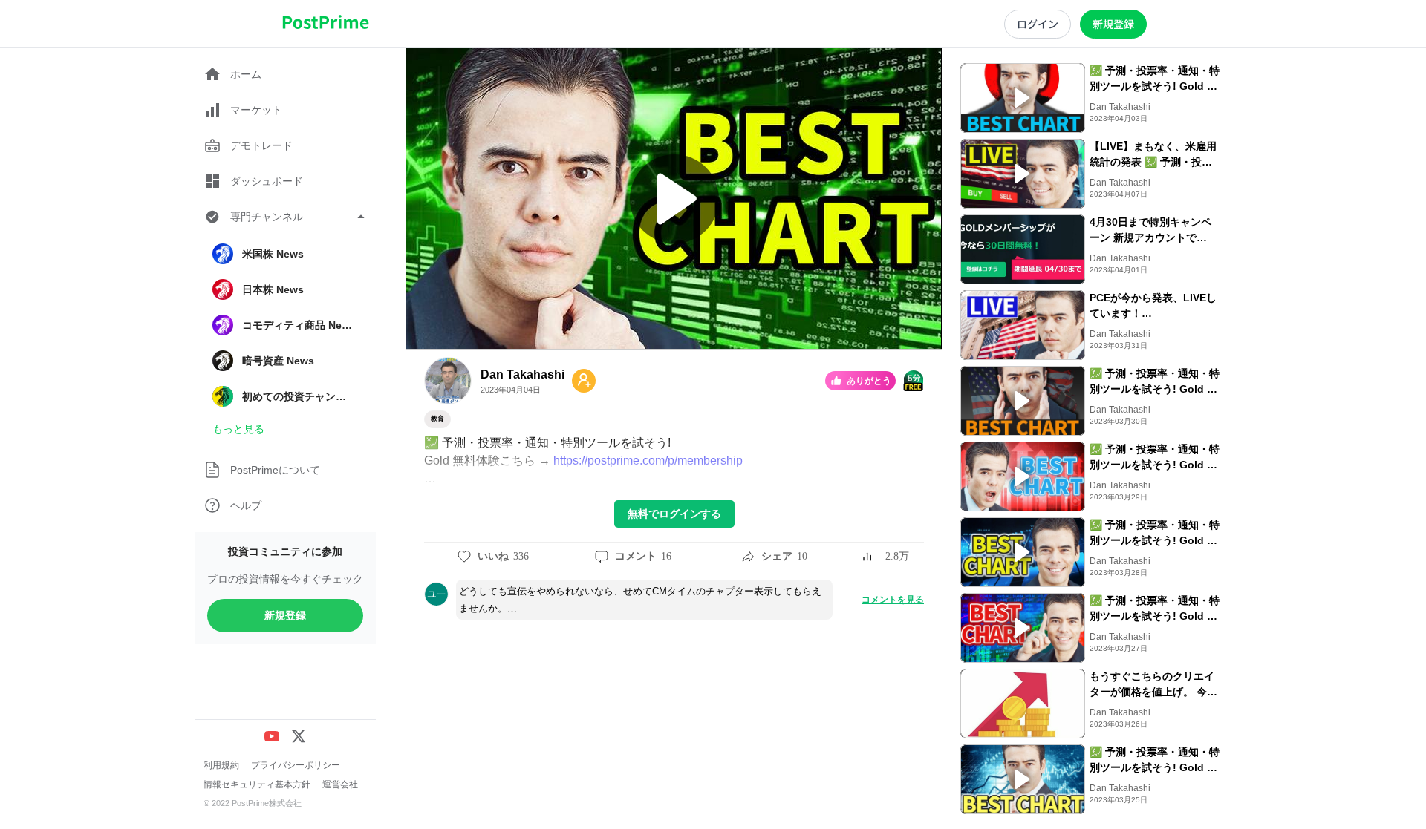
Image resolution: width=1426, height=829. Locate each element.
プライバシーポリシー (295, 765)
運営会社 (340, 784)
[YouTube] (271, 736)
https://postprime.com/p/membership (648, 460)
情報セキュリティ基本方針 (257, 784)
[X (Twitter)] (298, 736)
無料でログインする (674, 514)
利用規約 (221, 765)
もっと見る (238, 429)
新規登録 (285, 615)
